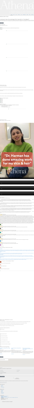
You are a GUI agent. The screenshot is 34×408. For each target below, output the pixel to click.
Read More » (24, 354)
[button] (1, 357)
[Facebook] (0, 382)
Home (11, 14)
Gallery (27, 14)
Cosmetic (19, 14)
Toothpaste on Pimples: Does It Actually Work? (5, 348)
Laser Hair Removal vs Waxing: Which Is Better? (16, 348)
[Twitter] (3, 382)
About (14, 14)
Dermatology (24, 14)
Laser (16, 14)
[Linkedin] (6, 382)
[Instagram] (2, 382)
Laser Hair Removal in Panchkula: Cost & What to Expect (28, 349)
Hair (21, 14)
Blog (29, 14)
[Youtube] (4, 382)
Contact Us (32, 14)
